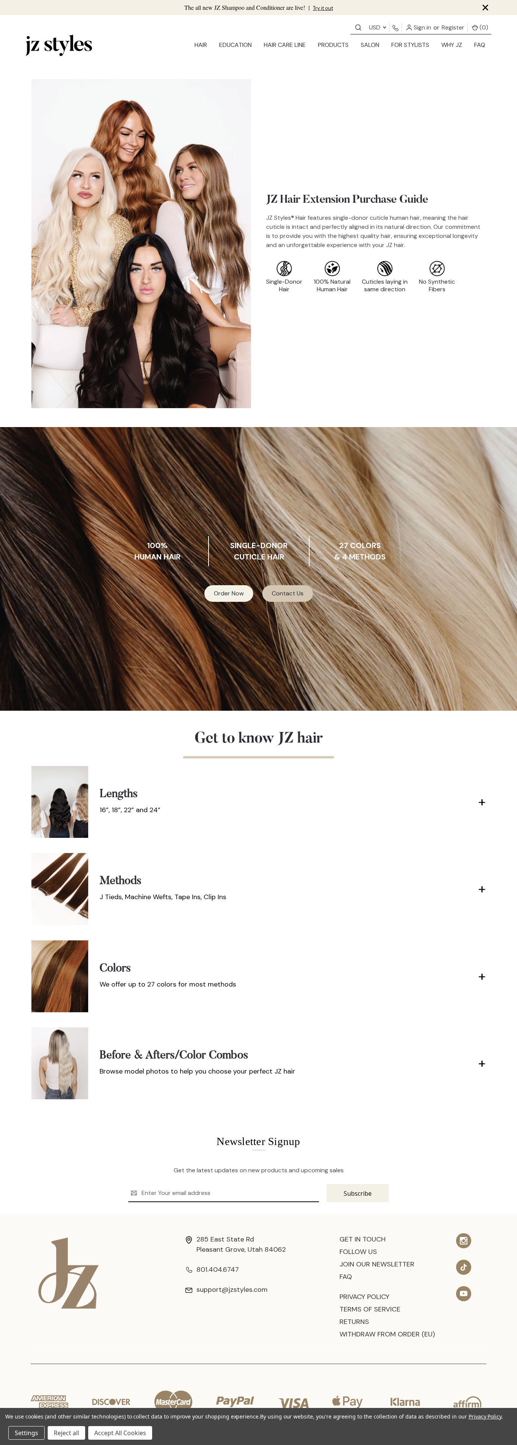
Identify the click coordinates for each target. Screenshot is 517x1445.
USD (375, 27)
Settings (26, 1433)
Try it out (323, 8)
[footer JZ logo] (68, 1273)
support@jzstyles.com (232, 1289)
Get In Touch (362, 1239)
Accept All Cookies (120, 1433)
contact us (288, 593)
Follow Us (358, 1251)
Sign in (421, 27)
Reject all (66, 1433)
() (483, 27)
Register (453, 27)
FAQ (479, 45)
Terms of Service (369, 1309)
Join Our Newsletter (376, 1264)
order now (229, 593)
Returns (354, 1321)
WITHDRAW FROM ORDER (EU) (387, 1334)
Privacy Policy (364, 1296)
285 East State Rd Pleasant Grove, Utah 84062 (241, 1244)
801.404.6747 (217, 1269)
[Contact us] (358, 27)
